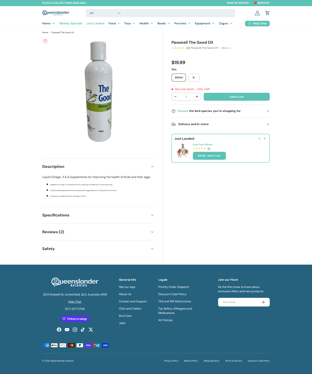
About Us (125, 294)
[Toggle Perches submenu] (189, 23)
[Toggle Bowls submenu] (168, 23)
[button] (268, 13)
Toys (127, 23)
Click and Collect (130, 308)
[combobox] (160, 13)
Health (144, 23)
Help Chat (74, 302)
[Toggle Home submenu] (53, 23)
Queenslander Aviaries (62, 360)
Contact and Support (133, 301)
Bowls (161, 23)
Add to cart (237, 96)
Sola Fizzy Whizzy (203, 144)
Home (46, 23)
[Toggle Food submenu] (118, 23)
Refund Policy (191, 360)
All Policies (165, 320)
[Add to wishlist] (45, 40)
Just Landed (95, 23)
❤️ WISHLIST (262, 3)
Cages (223, 23)
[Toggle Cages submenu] (231, 23)
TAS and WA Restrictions (174, 301)
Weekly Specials (70, 23)
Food (112, 23)
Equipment (202, 23)
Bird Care (125, 316)
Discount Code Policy (172, 294)
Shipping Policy (211, 360)
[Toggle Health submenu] (152, 23)
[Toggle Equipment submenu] (213, 23)
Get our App (127, 287)
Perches (180, 23)
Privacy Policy (171, 360)
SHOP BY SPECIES (238, 3)
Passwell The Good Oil (63, 32)
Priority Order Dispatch (173, 287)
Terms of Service (233, 360)
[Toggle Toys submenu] (134, 23)
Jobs (122, 323)
